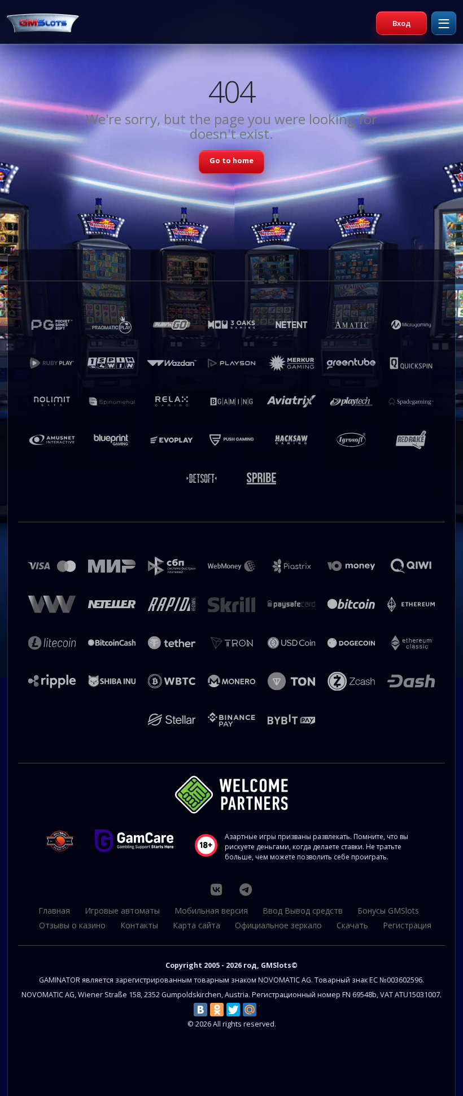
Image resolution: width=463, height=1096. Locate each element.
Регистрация (407, 925)
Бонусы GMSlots (388, 910)
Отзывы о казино (72, 925)
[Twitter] (233, 1009)
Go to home (231, 160)
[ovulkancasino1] (216, 889)
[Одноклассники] (217, 1009)
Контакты (139, 925)
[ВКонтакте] (200, 1009)
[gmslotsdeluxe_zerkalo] (245, 889)
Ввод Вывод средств (303, 910)
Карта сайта (196, 925)
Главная (54, 910)
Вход (401, 23)
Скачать (352, 925)
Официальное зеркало (278, 925)
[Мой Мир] (249, 1009)
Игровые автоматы (122, 910)
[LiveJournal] (266, 1009)
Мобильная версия (211, 910)
